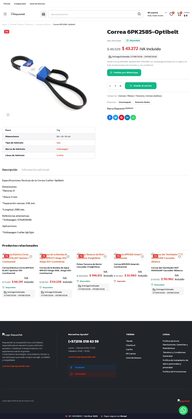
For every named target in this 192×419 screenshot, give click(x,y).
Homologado (125, 102)
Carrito (129, 349)
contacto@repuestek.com (16, 366)
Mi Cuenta (131, 353)
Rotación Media (142, 102)
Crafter (60, 155)
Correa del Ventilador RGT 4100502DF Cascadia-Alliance (167, 269)
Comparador (20, 3)
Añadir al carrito (143, 85)
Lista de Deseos (37, 3)
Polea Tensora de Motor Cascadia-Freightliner (89, 265)
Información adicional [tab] (35, 170)
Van (58, 142)
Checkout (130, 345)
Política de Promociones (174, 371)
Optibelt (129, 108)
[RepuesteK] (23, 14)
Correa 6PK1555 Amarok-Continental (127, 265)
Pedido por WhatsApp (126, 72)
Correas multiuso (43, 24)
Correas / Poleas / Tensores (21, 24)
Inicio (4, 24)
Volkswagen (62, 149)
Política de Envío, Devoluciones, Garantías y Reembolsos (175, 344)
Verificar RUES (91, 416)
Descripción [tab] (9, 170)
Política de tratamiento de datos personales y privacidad (175, 364)
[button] (8, 115)
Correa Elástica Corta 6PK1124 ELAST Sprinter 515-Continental (18, 270)
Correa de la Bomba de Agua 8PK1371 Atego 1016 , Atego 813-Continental (55, 270)
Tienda (6, 3)
